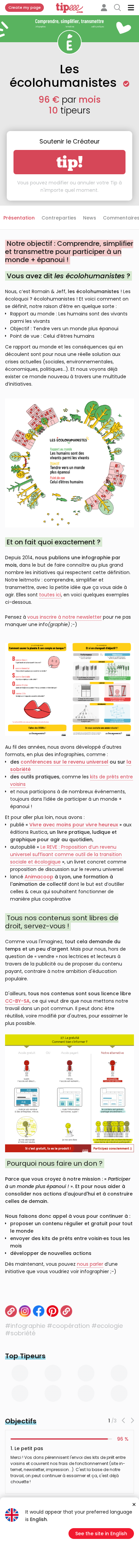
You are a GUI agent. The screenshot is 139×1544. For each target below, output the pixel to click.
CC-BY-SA (17, 1001)
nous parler (90, 1264)
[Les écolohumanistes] (66, 1311)
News (89, 217)
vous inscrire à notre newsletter (64, 617)
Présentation (19, 217)
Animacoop (39, 876)
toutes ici (50, 594)
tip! (69, 162)
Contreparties (58, 217)
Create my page (24, 7)
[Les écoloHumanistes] (11, 1311)
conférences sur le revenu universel (64, 761)
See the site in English (101, 1533)
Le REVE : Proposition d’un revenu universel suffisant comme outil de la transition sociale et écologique (66, 854)
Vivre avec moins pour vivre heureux (73, 824)
